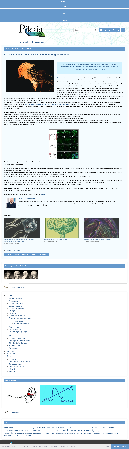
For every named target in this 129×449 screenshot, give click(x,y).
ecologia (30, 431)
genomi (100, 431)
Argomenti (9, 254)
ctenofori (10, 250)
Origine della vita (15, 329)
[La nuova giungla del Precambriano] (63, 228)
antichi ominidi (19, 428)
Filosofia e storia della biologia (20, 318)
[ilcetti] (11, 443)
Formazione (13, 348)
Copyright (64, 13)
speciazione (97, 433)
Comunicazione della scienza (19, 362)
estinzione (37, 431)
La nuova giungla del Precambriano (55, 239)
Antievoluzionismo (15, 299)
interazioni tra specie (117, 431)
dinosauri (23, 430)
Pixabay (43, 194)
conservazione (109, 428)
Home (64, 6)
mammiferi (28, 433)
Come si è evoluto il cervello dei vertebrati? (98, 239)
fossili (89, 430)
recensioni (88, 433)
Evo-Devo (34, 254)
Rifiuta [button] (106, 446)
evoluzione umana (74, 430)
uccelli (28, 435)
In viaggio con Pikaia (21, 324)
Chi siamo (64, 10)
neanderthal (51, 433)
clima (76, 428)
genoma (95, 431)
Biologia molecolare (21, 254)
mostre (43, 433)
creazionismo (119, 428)
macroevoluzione (19, 433)
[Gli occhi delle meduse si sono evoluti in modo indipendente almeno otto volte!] (23, 228)
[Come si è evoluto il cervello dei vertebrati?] (103, 228)
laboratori (6, 433)
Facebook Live (14, 345)
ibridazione (105, 431)
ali (14, 428)
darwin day (13, 431)
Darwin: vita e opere (16, 364)
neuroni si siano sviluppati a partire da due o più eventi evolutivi (46, 104)
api (33, 428)
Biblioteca (12, 359)
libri (12, 433)
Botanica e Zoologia (16, 306)
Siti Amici (65, 20)
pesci (66, 433)
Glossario (15, 412)
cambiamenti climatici (55, 428)
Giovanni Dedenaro (28, 49)
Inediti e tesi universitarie (18, 366)
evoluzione (44, 431)
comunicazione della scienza (94, 428)
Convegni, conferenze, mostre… (20, 341)
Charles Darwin (70, 428)
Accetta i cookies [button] (120, 446)
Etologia (12, 311)
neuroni (17, 250)
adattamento (8, 428)
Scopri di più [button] (73, 446)
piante (70, 433)
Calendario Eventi (18, 287)
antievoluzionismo (28, 428)
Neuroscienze (14, 327)
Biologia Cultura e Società (18, 338)
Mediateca (13, 371)
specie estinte (107, 433)
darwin (6, 431)
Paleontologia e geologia (18, 332)
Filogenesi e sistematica (17, 316)
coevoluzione (82, 428)
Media (8, 356)
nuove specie (60, 433)
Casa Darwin (18, 321)
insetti (109, 431)
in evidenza (43, 254)
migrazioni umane (36, 433)
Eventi (8, 335)
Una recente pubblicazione (66, 78)
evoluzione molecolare (55, 431)
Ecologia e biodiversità (17, 308)
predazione (75, 433)
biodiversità (41, 427)
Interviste (12, 369)
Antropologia (13, 301)
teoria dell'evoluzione (18, 436)
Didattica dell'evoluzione (18, 343)
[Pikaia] (32, 36)
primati (81, 433)
